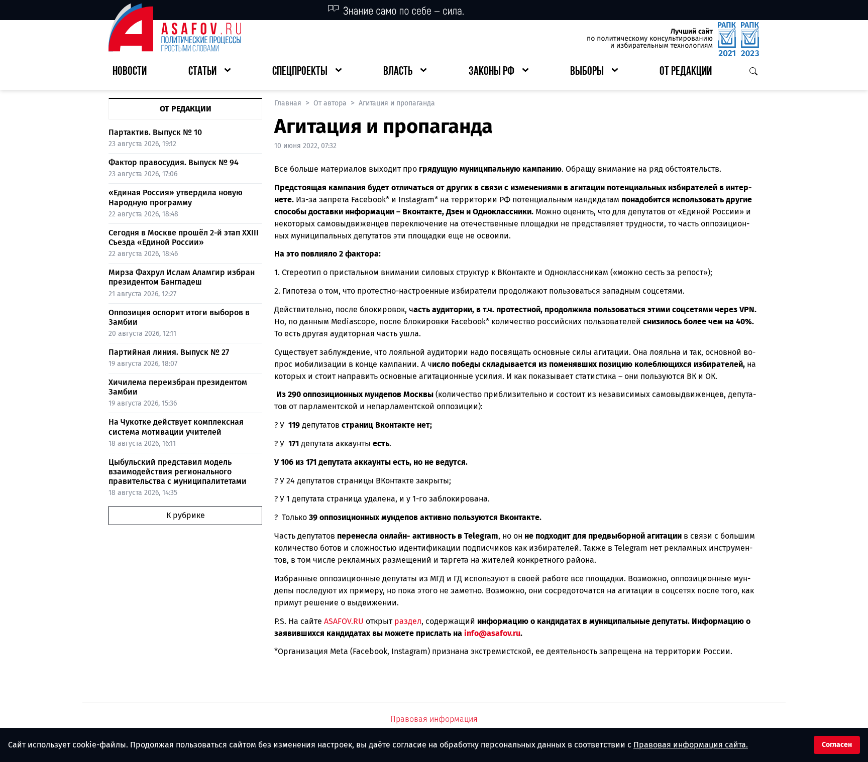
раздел (407, 621)
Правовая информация (434, 719)
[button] (209, 72)
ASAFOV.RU (344, 621)
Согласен (837, 744)
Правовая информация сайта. (690, 744)
